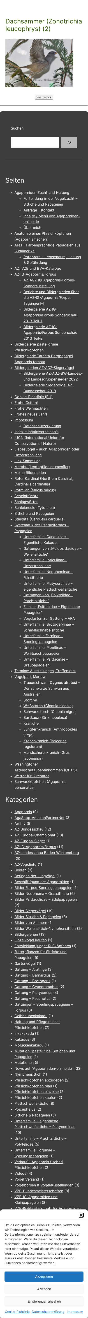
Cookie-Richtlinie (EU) (33, 396)
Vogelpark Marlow (30, 676)
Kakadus (21, 1039)
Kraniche (31, 723)
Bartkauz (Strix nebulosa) (45, 717)
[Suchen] (69, 142)
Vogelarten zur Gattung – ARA (49, 618)
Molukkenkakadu (28, 1045)
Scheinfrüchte (26, 496)
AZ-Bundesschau (28, 829)
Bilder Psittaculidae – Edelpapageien (45, 899)
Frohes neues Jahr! (30, 414)
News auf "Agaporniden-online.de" (43, 1068)
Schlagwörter (26, 501)
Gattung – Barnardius (32, 975)
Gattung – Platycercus (33, 992)
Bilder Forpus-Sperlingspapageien (43, 887)
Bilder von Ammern (30, 922)
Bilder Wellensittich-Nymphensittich (45, 928)
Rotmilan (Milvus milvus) (35, 490)
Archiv (19, 823)
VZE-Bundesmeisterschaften (38, 1191)
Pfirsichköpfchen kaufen (35, 1097)
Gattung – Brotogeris (32, 981)
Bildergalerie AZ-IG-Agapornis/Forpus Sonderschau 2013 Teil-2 (50, 333)
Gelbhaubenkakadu (30, 1016)
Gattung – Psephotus (32, 998)
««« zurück (44, 97)
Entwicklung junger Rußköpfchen (42, 946)
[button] (81, 1215)
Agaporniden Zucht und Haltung (41, 192)
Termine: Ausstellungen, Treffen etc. (45, 670)
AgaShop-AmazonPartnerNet (39, 817)
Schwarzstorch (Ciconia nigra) (49, 711)
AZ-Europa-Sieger (29, 841)
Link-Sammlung (27, 461)
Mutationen (24, 1062)
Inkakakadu (24, 1033)
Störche (30, 700)
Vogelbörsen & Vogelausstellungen (43, 1185)
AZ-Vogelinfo (25, 864)
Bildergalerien (26, 934)
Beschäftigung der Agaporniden (41, 881)
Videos (20, 1173)
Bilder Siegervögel (30, 911)
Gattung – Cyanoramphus (36, 986)
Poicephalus (24, 1109)
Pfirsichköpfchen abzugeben (39, 1080)
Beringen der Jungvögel (34, 876)
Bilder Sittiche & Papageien (37, 916)
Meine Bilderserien (30, 472)
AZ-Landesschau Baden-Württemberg (46, 852)
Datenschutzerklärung (48, 1311)
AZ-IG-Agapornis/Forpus (35, 274)
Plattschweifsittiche (31, 1103)
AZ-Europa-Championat (34, 835)
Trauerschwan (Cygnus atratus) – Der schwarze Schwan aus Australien (51, 688)
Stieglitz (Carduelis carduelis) (39, 519)
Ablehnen (44, 1289)
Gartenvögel (25, 963)
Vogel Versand (26, 1179)
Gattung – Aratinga (30, 969)
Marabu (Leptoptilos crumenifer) (42, 466)
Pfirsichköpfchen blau (33, 1086)
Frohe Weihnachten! (31, 408)
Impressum (75, 1311)
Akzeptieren (44, 1277)
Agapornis (23, 812)
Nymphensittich (28, 1074)
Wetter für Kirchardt (31, 776)
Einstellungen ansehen (44, 1301)
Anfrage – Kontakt (38, 210)
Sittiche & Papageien (32, 1115)
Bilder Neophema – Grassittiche (41, 893)
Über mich (32, 227)
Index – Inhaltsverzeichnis (36, 431)
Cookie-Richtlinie (17, 1311)
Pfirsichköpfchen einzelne (36, 1091)
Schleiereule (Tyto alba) (34, 507)
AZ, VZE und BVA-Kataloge (37, 268)
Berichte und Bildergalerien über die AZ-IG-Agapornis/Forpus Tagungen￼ (51, 298)
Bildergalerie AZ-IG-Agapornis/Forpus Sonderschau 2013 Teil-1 (50, 315)
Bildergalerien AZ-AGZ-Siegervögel (44, 367)
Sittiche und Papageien (34, 513)
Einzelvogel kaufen (30, 940)
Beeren (20, 870)
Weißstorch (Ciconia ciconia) (48, 705)
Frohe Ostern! (26, 402)
